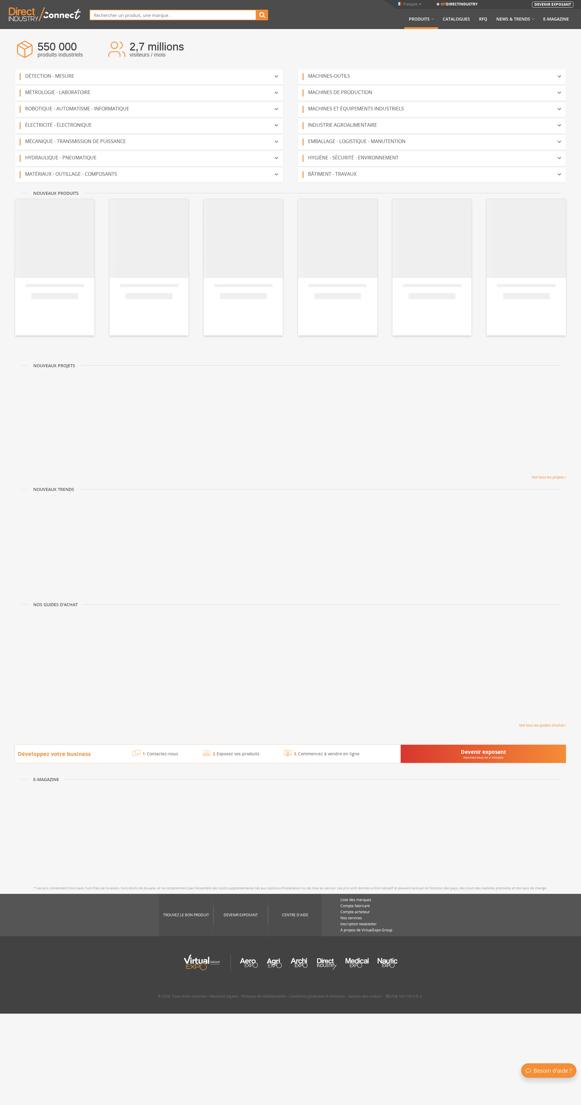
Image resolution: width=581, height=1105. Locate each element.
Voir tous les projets (548, 477)
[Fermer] (575, 1032)
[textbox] (173, 15)
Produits (419, 19)
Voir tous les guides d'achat (541, 725)
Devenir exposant (241, 914)
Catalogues (456, 19)
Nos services (351, 917)
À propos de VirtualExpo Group (366, 930)
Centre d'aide (295, 914)
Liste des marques (355, 899)
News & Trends (513, 19)
